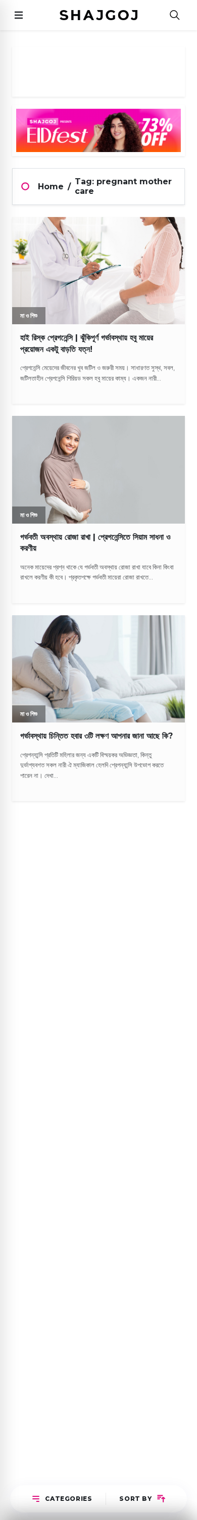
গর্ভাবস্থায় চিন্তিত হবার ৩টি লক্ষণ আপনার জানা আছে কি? (96, 736)
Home (51, 186)
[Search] (175, 15)
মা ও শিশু (28, 315)
